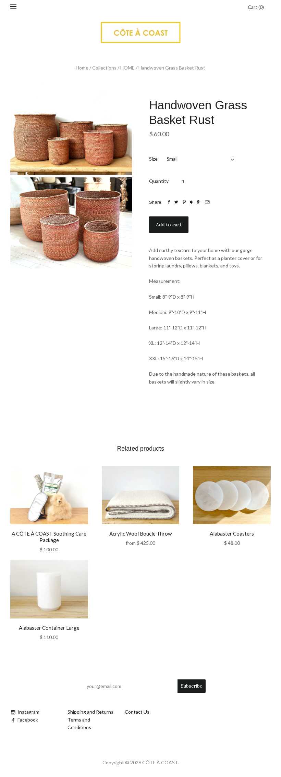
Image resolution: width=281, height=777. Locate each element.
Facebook (27, 720)
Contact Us (137, 712)
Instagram (28, 712)
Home (82, 68)
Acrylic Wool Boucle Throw (140, 533)
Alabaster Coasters (232, 533)
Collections (104, 68)
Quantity (159, 181)
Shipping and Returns (90, 712)
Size (153, 159)
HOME (127, 68)
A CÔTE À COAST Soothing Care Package (49, 536)
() (256, 7)
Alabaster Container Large (49, 628)
